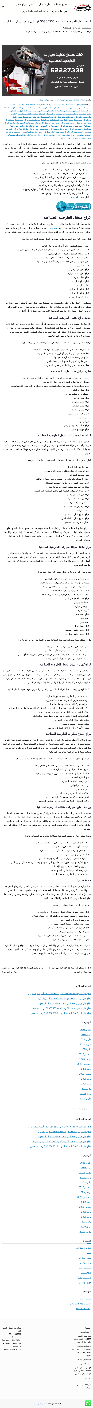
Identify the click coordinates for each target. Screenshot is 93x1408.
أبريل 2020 (85, 1093)
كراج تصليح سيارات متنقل (17, 120)
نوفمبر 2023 (85, 1059)
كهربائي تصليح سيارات (78, 138)
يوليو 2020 (86, 1079)
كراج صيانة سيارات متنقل (62, 129)
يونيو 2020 (86, 1083)
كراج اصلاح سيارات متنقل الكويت (74, 114)
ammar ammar (79, 100)
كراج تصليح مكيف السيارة (29, 123)
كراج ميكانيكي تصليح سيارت (20, 135)
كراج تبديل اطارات (25, 114)
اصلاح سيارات (62, 104)
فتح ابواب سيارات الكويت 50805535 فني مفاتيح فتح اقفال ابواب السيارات (82, 1370)
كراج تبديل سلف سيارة (48, 117)
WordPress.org (83, 1308)
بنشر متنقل (53, 228)
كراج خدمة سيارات (69, 126)
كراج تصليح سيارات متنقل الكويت (51, 123)
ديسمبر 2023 (85, 1054)
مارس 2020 (85, 1098)
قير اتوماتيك (28, 111)
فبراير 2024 (85, 1044)
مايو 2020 (86, 1088)
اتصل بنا (88, 1328)
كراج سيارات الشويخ (25, 126)
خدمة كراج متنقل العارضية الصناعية (67, 111)
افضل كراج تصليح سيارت (48, 104)
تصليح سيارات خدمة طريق (52, 107)
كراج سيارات (37, 126)
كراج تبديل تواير (79, 117)
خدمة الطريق (26, 107)
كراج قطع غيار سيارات (24, 129)
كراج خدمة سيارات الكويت (52, 126)
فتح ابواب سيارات (59, 11)
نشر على (63, 100)
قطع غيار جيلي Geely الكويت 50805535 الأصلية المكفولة (64, 1003)
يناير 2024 (86, 1049)
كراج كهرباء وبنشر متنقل (64, 132)
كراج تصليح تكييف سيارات (29, 117)
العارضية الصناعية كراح (30, 104)
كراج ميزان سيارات (38, 135)
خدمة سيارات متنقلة (84, 1359)
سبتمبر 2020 (85, 1074)
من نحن (88, 1378)
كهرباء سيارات (84, 1277)
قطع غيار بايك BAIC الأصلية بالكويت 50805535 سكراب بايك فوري (60, 1013)
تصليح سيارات (60, 4)
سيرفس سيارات (39, 111)
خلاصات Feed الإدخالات (80, 1303)
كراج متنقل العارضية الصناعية (35, 132)
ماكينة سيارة (65, 138)
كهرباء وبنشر (85, 1282)
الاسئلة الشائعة (85, 1332)
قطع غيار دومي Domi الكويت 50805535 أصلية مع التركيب (64, 998)
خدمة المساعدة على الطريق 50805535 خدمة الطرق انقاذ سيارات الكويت (81, 1350)
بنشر (31, 4)
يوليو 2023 (86, 1069)
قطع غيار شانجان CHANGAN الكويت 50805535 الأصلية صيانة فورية (59, 993)
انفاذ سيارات (17, 104)
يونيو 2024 (86, 1034)
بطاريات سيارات (43, 4)
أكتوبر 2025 (85, 1029)
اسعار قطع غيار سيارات (76, 104)
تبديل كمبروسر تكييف (70, 107)
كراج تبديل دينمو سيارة (65, 117)
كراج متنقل (21, 4)
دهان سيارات (49, 111)
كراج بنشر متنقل (39, 114)
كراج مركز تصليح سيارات (69, 135)
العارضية (74, 197)
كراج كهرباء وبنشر (79, 132)
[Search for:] (46, 1109)
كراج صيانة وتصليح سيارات (42, 129)
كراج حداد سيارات (13, 123)
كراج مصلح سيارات (52, 135)
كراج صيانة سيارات (78, 129)
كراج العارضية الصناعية (54, 114)
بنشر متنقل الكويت (39, 1404)
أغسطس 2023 (84, 1064)
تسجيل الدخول (84, 1298)
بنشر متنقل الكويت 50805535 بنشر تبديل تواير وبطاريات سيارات (82, 1339)
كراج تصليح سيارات (78, 120)
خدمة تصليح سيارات (14, 107)
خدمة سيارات (85, 1267)
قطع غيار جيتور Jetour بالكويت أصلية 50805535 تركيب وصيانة (62, 1008)
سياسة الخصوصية (84, 1363)
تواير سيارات (85, 1262)
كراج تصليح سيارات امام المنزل (59, 120)
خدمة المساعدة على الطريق (35, 11)
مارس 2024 (85, 1039)
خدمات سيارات (37, 107)
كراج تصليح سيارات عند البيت (37, 120)
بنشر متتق (82, 107)
